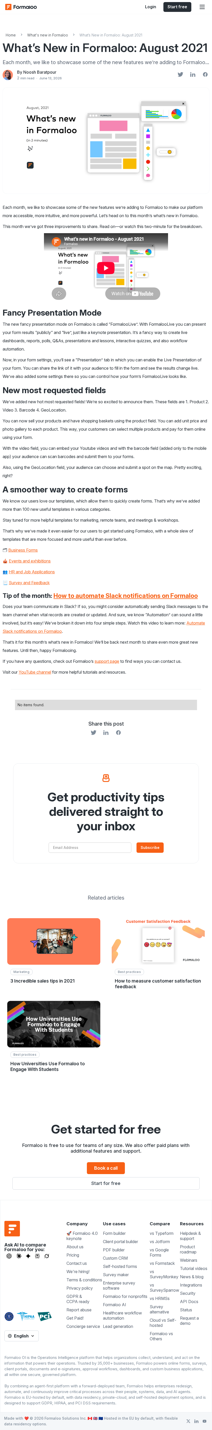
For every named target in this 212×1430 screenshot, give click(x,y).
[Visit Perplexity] (37, 1256)
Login (150, 6)
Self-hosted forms (120, 1266)
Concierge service (83, 1326)
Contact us (76, 1263)
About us (75, 1246)
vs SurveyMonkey (164, 1274)
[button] (202, 7)
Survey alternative (159, 1309)
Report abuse (79, 1309)
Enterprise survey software (119, 1285)
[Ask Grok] (46, 1256)
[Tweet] (180, 75)
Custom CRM (115, 1258)
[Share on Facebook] (205, 75)
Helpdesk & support (190, 1236)
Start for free (105, 1183)
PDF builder (114, 1249)
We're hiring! (77, 1271)
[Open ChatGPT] (9, 1256)
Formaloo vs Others (161, 1336)
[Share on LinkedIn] (192, 75)
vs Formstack (162, 1263)
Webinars (188, 1260)
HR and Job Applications (32, 571)
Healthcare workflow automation (122, 1315)
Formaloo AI (114, 1304)
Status (186, 1309)
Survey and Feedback (29, 582)
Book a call (106, 1168)
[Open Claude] (19, 1256)
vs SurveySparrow (164, 1287)
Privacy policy (79, 1288)
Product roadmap (188, 1249)
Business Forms (23, 550)
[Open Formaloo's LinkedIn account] (196, 1421)
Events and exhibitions (30, 561)
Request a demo (189, 1320)
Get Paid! (75, 1318)
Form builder (114, 1233)
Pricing (72, 1255)
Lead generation (118, 1326)
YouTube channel (35, 672)
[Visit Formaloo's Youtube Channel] (204, 1421)
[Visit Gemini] (28, 1256)
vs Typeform (161, 1233)
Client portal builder (120, 1241)
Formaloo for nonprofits (125, 1296)
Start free (177, 6)
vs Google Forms (159, 1252)
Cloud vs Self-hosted (163, 1323)
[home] (26, 7)
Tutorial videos (193, 1268)
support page (107, 661)
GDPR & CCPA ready (77, 1299)
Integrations (191, 1285)
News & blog (191, 1276)
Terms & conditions (84, 1279)
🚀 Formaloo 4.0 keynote (82, 1236)
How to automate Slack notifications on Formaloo (126, 595)
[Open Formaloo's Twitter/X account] (188, 1421)
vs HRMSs (160, 1298)
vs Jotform (160, 1241)
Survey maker (116, 1274)
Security (187, 1293)
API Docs (189, 1301)
